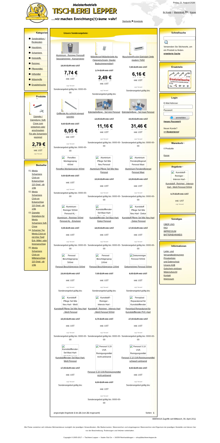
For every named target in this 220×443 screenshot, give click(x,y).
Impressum (169, 279)
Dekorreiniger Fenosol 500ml (138, 267)
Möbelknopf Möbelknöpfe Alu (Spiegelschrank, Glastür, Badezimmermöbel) (104, 60)
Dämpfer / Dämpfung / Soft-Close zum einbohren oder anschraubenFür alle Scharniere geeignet (38, 126)
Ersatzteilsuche (39, 85)
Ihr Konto (167, 12)
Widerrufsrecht (170, 272)
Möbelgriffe (37, 79)
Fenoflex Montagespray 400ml (70, 169)
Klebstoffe (36, 58)
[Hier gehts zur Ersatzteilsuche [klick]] (179, 87)
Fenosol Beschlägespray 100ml (104, 267)
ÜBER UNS (169, 224)
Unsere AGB (169, 265)
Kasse (193, 12)
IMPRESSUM (170, 231)
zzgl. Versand (38, 154)
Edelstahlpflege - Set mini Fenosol (104, 112)
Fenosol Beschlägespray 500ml (70, 267)
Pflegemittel (37, 69)
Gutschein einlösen (173, 268)
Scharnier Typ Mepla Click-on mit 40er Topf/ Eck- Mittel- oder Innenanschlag (39, 237)
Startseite (126, 21)
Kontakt (167, 275)
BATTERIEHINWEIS (173, 235)
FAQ (166, 228)
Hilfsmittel (36, 74)
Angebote (138, 21)
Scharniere (37, 53)
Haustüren (37, 47)
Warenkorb (179, 12)
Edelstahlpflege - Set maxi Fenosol (138, 112)
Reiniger (36, 63)
